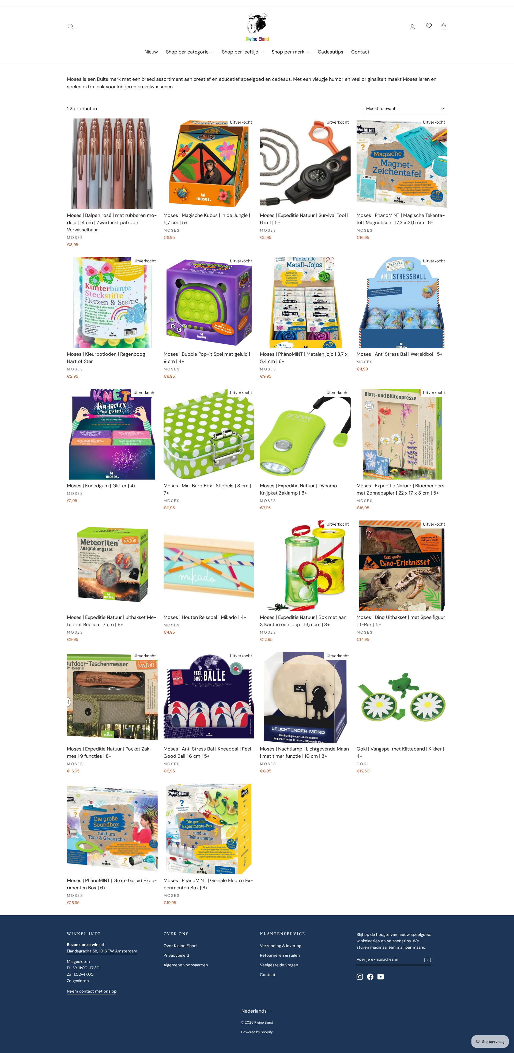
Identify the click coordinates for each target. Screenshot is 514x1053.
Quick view (112, 203)
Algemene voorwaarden (186, 965)
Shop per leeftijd (241, 52)
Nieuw (151, 52)
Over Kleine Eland (180, 945)
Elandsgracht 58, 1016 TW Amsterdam (102, 951)
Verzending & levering (280, 945)
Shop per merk (289, 52)
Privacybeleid (176, 955)
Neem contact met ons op (91, 991)
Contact (360, 52)
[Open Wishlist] (429, 26)
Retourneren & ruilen (280, 955)
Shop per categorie (188, 52)
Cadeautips (330, 52)
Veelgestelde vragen (279, 965)
